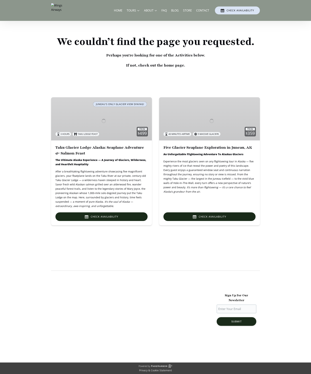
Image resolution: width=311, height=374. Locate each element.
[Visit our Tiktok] (236, 344)
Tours (109, 307)
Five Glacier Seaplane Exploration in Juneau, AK (207, 147)
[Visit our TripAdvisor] (244, 344)
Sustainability (60, 320)
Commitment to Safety (66, 316)
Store (187, 10)
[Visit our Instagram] (229, 344)
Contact (202, 10)
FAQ (164, 10)
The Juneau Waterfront (66, 325)
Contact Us (112, 325)
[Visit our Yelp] (252, 344)
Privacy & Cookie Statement (155, 370)
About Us (57, 303)
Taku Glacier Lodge (64, 312)
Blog (175, 10)
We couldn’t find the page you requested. (88, 263)
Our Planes (58, 307)
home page (174, 65)
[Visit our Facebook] (222, 344)
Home (118, 10)
